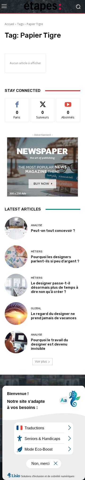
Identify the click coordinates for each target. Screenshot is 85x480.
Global (36, 308)
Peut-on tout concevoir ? (53, 231)
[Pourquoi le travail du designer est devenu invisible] (16, 342)
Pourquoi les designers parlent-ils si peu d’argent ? (55, 259)
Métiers (36, 251)
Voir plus (41, 361)
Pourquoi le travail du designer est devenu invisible (49, 344)
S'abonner (68, 102)
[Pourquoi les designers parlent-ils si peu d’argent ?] (16, 256)
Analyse (36, 225)
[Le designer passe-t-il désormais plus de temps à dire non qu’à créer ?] (16, 285)
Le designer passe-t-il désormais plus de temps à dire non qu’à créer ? (54, 287)
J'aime (17, 102)
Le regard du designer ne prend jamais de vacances (53, 316)
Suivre (42, 102)
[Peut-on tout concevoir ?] (16, 228)
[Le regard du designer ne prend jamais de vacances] (16, 313)
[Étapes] (42, 6)
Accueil (9, 24)
